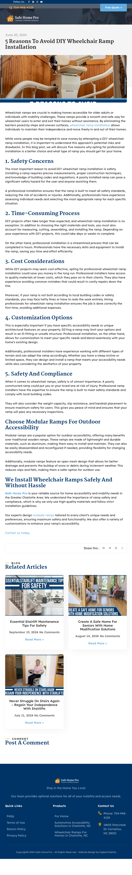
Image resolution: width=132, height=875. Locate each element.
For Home (62, 816)
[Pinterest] (33, 2)
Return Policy (16, 829)
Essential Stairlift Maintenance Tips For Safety (34, 623)
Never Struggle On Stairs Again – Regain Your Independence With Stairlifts (34, 704)
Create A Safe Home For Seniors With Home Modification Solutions (97, 625)
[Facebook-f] (29, 2)
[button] (124, 18)
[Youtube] (41, 2)
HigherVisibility (107, 852)
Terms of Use (16, 822)
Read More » (34, 639)
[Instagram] (37, 2)
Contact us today (17, 533)
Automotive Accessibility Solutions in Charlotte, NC (73, 824)
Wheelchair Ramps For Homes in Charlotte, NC (71, 833)
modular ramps (43, 515)
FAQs (10, 816)
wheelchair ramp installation (90, 125)
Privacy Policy (16, 835)
